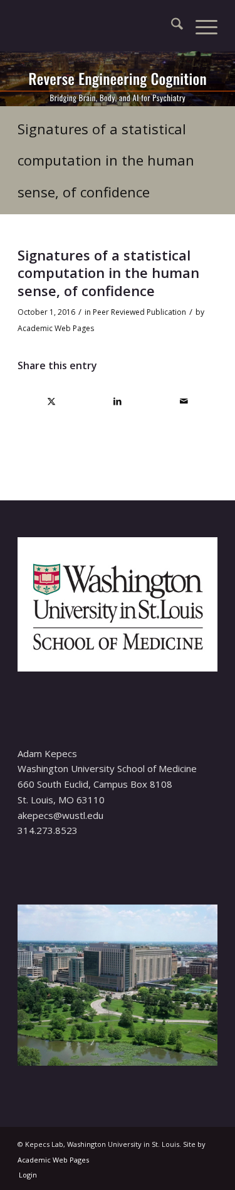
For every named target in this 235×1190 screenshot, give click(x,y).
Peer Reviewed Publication (139, 312)
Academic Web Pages (56, 328)
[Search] (171, 26)
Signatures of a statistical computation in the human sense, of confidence (106, 160)
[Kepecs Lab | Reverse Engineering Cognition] (97, 26)
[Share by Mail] (184, 401)
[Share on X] (51, 401)
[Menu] (200, 26)
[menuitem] (171, 26)
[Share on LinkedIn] (118, 401)
